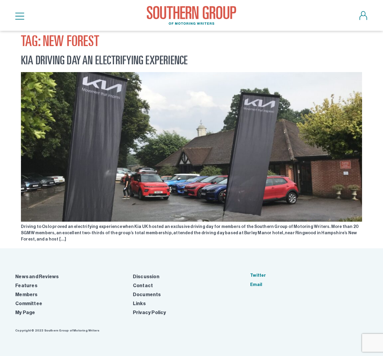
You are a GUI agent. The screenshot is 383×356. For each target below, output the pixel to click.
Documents (147, 294)
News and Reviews (37, 276)
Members (26, 294)
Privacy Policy (149, 312)
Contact (143, 285)
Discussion (146, 276)
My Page (25, 312)
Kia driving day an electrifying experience (104, 60)
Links (139, 303)
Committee (28, 303)
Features (26, 285)
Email (256, 284)
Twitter (258, 275)
